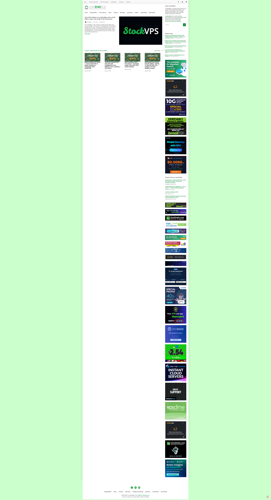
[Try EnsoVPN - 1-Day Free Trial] (175, 153)
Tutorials (115, 12)
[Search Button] (184, 24)
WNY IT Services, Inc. (144, 495)
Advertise (128, 1)
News (109, 12)
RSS (142, 497)
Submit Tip (121, 1)
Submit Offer (113, 1)
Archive (124, 497)
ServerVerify (152, 12)
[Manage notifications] (268, 497)
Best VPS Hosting (104, 1)
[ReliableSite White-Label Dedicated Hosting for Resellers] (175, 96)
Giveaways (130, 12)
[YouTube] (182, 2)
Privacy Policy (136, 497)
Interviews (122, 12)
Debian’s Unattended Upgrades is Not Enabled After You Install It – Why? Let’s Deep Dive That (175, 36)
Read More (87, 33)
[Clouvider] (175, 115)
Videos (136, 12)
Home (86, 12)
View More (157, 50)
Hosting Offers (93, 12)
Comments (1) (102, 22)
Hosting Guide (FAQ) (93, 1)
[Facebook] (178, 2)
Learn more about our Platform (173, 21)
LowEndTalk (143, 12)
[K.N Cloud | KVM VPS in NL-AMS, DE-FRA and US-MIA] (175, 173)
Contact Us (130, 497)
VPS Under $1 (102, 12)
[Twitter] (186, 2)
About (85, 1)
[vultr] (175, 77)
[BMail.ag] (175, 134)
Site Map (146, 497)
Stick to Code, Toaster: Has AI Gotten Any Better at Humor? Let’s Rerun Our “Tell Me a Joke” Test (175, 42)
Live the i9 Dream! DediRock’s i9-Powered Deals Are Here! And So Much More (175, 51)
